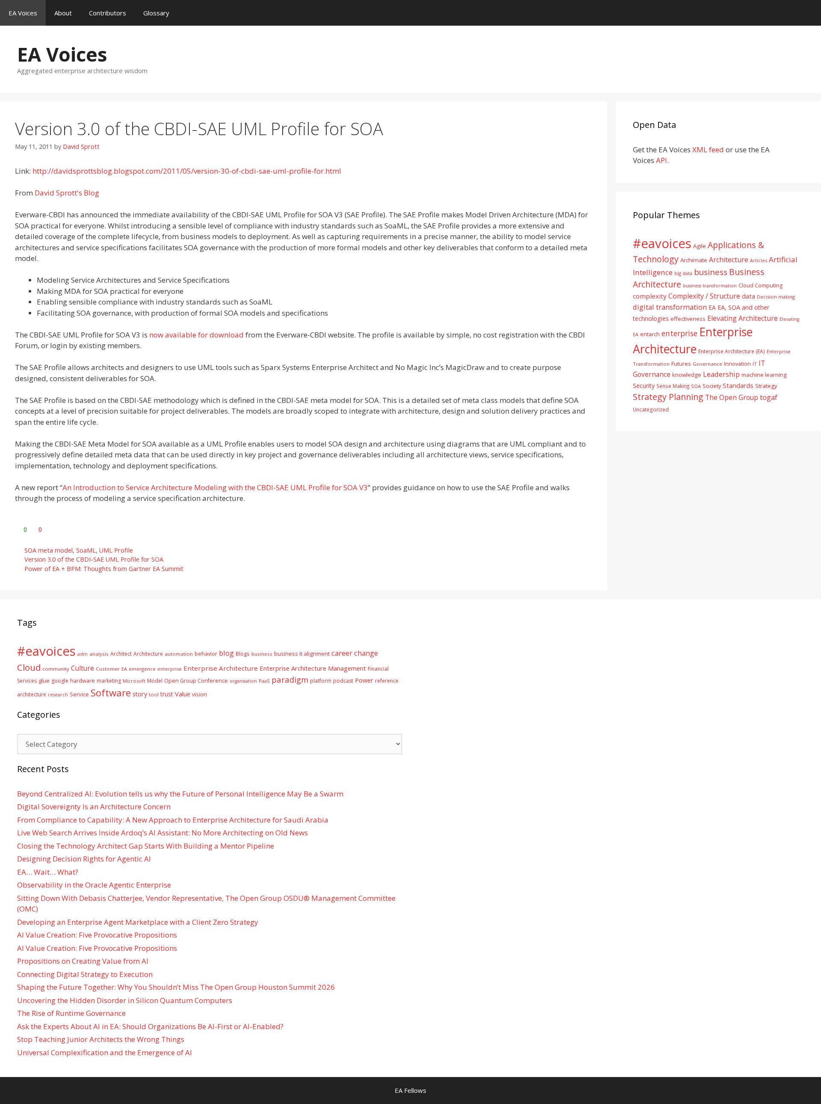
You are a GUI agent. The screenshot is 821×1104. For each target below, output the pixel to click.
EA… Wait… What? (47, 872)
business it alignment (302, 653)
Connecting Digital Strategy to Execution (85, 974)
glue (44, 680)
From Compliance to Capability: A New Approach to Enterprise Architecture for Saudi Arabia (172, 820)
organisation (243, 681)
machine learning (764, 375)
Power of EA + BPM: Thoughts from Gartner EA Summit (103, 569)
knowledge (686, 375)
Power (364, 680)
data (748, 296)
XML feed (708, 149)
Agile (699, 246)
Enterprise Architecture (220, 668)
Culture (82, 668)
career (341, 653)
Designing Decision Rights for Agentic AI (84, 859)
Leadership (721, 374)
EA (712, 307)
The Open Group (731, 397)
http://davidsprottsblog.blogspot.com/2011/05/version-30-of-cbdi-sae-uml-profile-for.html (186, 171)
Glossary (156, 13)
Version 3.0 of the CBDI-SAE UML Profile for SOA (93, 559)
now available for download (196, 335)
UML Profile (116, 550)
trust (166, 694)
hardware (82, 680)
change (366, 653)
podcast (343, 680)
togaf (768, 397)
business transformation (710, 285)
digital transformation (670, 307)
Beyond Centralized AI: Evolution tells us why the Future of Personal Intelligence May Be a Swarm (180, 794)
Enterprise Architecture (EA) (731, 351)
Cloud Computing (760, 285)
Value (182, 694)
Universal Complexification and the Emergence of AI (104, 1052)
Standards (738, 385)
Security (644, 386)
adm (82, 654)
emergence (142, 669)
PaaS (264, 681)
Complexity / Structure (704, 296)
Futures (681, 363)
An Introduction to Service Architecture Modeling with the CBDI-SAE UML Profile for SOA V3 (215, 487)
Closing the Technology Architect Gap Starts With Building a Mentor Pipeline (145, 846)
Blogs (243, 653)
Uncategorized (651, 409)
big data (683, 273)
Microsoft (134, 681)
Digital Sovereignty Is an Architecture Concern (94, 806)
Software (111, 692)
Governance (707, 364)
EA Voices (23, 13)
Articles (758, 260)
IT (755, 364)
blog (226, 653)
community (55, 669)
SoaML (86, 550)
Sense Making (672, 385)
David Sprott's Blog (67, 193)
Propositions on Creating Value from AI (82, 961)
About (63, 13)
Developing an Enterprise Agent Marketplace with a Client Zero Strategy (137, 922)
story (140, 694)
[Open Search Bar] (808, 13)
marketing (109, 680)
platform (320, 680)
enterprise (679, 333)
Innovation (737, 363)
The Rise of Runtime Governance (71, 1013)
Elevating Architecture (742, 318)
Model (154, 680)
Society (712, 386)
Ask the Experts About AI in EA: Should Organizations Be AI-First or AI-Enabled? (150, 1026)
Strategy (766, 386)
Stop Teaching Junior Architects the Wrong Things (100, 1039)
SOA (696, 386)
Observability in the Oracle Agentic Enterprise (94, 885)
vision (199, 694)
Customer (108, 669)
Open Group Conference (196, 680)
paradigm (290, 679)
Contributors (107, 13)
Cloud (29, 667)
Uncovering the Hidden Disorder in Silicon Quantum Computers (124, 1000)
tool (154, 694)
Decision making (776, 296)
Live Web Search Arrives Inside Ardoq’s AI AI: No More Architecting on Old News (162, 833)
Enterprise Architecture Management (313, 668)
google (59, 680)
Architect (121, 653)
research (58, 695)
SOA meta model (48, 550)
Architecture (728, 259)
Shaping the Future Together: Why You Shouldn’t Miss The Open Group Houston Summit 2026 (176, 987)
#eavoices (662, 243)
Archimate (693, 260)
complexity (650, 296)
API (661, 160)
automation (179, 654)
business (710, 271)
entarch (650, 334)
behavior (206, 653)
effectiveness (688, 319)
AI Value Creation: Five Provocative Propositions (97, 935)
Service (79, 694)
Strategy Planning (668, 397)
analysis (99, 654)
